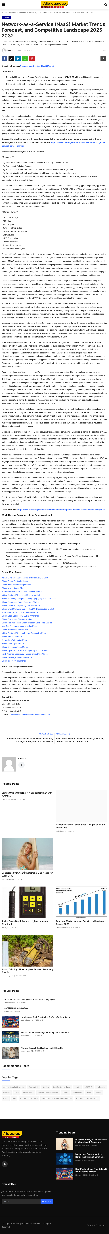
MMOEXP (88, 1087)
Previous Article (45, 734)
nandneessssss (9, 1003)
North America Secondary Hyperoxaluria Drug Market (25, 654)
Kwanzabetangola (8, 799)
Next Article (61, 734)
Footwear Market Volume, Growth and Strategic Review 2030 (80, 922)
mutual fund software (28, 1098)
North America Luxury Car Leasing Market (20, 612)
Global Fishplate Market (12, 636)
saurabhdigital (80, 1145)
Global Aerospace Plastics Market (16, 630)
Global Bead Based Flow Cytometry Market (20, 616)
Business (12, 12)
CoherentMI (33, 1087)
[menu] (3, 5)
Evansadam (79, 1160)
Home (4, 12)
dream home (28, 1092)
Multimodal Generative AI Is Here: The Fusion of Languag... (89, 1155)
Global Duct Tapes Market (13, 643)
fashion (46, 1087)
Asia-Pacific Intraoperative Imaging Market (20, 626)
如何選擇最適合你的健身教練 (16, 1008)
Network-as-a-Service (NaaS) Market (37, 66)
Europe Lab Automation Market (15, 640)
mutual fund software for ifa (87, 1098)
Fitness (65, 1092)
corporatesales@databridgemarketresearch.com (29, 714)
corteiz (98, 1092)
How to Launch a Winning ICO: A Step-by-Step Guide (45, 1032)
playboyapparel (26, 1051)
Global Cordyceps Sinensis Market (17, 619)
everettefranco (7, 879)
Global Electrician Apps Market (15, 647)
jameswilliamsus (62, 928)
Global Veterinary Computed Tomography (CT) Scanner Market (29, 598)
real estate (101, 1087)
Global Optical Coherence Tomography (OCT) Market (25, 650)
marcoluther (25, 1035)
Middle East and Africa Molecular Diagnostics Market (24, 633)
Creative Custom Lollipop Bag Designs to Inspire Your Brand (80, 826)
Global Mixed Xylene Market (14, 588)
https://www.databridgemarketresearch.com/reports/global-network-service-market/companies (61, 509)
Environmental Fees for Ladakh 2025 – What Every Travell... (30, 999)
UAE (14, 1098)
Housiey (6, 1092)
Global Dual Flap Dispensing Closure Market (21, 605)
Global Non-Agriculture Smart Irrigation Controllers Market (27, 623)
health (77, 1087)
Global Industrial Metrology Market (16, 585)
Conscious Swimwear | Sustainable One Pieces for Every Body (27, 874)
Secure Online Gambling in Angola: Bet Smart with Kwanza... (27, 794)
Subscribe (46, 1201)
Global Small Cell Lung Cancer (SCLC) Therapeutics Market (28, 609)
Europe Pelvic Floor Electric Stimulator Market (22, 591)
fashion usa (77, 1092)
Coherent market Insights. (13, 1087)
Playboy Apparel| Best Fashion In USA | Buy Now (42, 1048)
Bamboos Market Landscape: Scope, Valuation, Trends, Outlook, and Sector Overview (30, 740)
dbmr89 (22, 758)
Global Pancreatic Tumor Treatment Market (20, 602)
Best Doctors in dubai (61, 1087)
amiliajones (60, 831)
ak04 (5, 1011)
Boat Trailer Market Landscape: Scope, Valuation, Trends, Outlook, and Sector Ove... (80, 740)
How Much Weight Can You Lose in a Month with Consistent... (91, 1140)
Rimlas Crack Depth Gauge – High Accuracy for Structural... (25, 922)
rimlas (4, 928)
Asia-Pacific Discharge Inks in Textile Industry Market (25, 578)
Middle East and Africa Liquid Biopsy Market (21, 595)
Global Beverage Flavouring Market (17, 657)
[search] (105, 5)
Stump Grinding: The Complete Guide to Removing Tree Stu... (27, 971)
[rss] (5, 1164)
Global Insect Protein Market (14, 661)
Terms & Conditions (96, 1225)
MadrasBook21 (26, 1020)
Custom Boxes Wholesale (48, 1092)
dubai (89, 1092)
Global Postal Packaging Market (16, 581)
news (16, 1092)
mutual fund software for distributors (57, 1098)
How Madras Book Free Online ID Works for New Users (45, 1017)
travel (5, 1098)
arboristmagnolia (8, 976)
